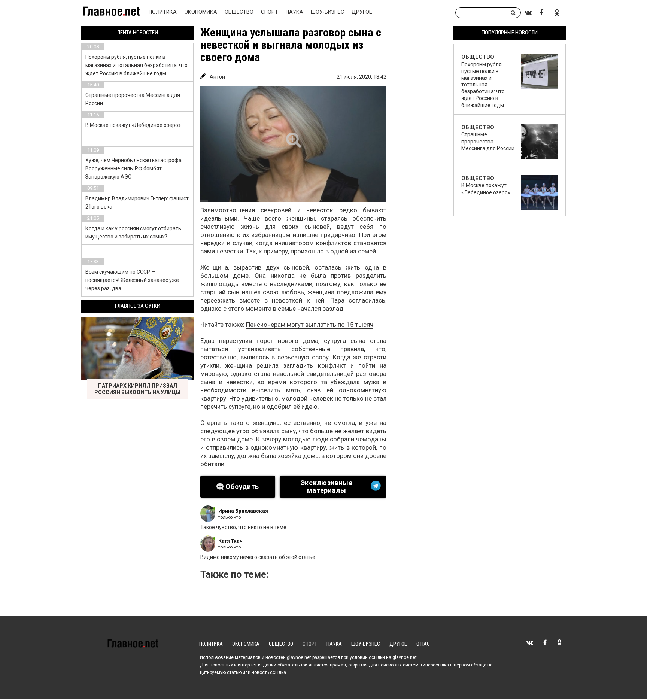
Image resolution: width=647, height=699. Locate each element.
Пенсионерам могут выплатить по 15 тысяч (309, 324)
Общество (239, 12)
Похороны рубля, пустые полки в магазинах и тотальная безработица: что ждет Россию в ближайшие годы (136, 65)
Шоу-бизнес (327, 12)
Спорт (269, 12)
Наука (294, 12)
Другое (362, 12)
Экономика (200, 12)
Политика (163, 12)
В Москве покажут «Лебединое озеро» (133, 125)
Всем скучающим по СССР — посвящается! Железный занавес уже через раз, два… (132, 280)
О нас (423, 644)
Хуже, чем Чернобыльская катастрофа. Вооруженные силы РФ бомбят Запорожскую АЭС (134, 168)
